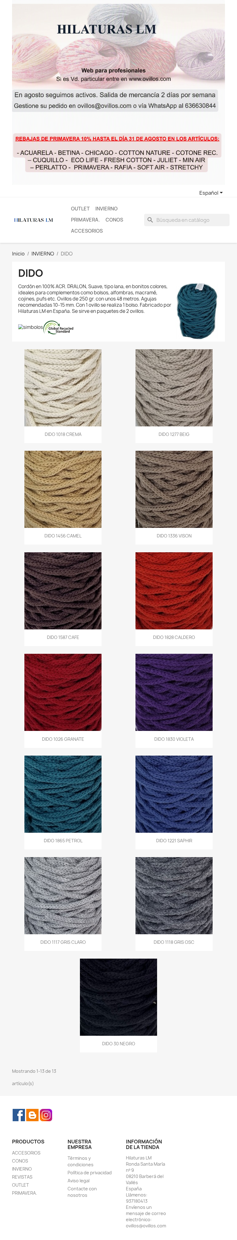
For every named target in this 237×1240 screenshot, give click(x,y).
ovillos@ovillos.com (146, 1226)
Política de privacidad (90, 1173)
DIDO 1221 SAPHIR (174, 841)
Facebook (19, 1115)
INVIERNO (106, 208)
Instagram (46, 1115)
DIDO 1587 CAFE (63, 637)
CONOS (114, 220)
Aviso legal (78, 1181)
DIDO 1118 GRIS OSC (174, 942)
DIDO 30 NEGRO (118, 1044)
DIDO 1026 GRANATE (63, 739)
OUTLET (80, 208)
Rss (32, 1115)
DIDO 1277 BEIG (174, 434)
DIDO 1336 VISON (174, 536)
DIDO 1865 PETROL (63, 841)
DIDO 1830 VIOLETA (174, 739)
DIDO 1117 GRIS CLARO (63, 942)
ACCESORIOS (87, 231)
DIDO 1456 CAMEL (62, 536)
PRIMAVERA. (85, 220)
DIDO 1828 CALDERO (174, 637)
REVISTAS (22, 1177)
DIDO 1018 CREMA (63, 434)
